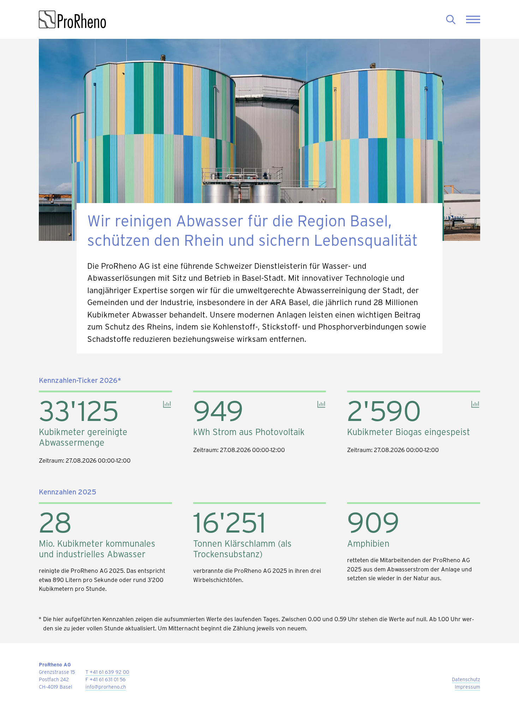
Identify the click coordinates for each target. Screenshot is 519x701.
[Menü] (473, 19)
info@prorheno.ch (105, 686)
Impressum (467, 686)
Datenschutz (466, 679)
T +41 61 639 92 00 (107, 672)
